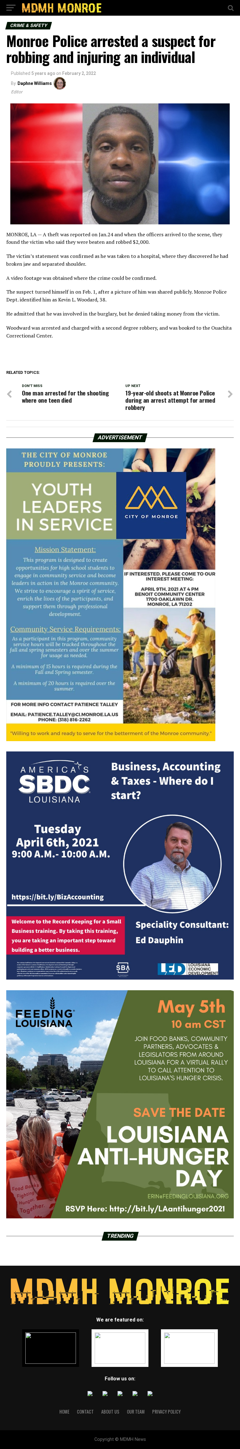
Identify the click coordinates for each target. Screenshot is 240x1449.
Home (64, 1411)
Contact (85, 1411)
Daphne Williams (35, 83)
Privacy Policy (166, 1411)
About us (110, 1411)
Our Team (136, 1411)
